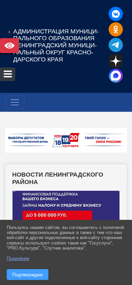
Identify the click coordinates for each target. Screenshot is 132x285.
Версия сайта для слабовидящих (9, 45)
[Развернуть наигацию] (14, 102)
